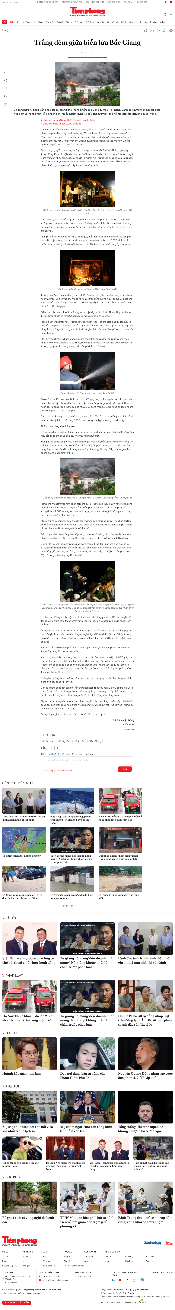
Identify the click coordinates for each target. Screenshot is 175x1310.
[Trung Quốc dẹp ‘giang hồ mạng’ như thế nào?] (22, 1148)
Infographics (112, 1252)
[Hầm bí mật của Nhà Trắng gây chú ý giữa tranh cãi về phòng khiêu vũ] (153, 1148)
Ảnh (45, 1252)
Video (162, 22)
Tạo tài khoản (64, 754)
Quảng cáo (142, 2)
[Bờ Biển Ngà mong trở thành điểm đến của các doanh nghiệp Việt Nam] (65, 1148)
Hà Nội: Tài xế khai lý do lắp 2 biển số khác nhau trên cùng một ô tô (120, 818)
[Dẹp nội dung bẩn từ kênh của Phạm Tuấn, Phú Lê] (87, 1053)
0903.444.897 (84, 1276)
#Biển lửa (79, 741)
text (152, 30)
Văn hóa (115, 22)
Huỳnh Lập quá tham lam (21, 1073)
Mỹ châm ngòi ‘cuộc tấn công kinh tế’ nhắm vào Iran (86, 1129)
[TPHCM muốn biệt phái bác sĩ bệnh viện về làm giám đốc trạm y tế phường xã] (87, 1198)
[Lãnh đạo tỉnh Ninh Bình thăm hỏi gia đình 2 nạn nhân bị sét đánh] (24, 801)
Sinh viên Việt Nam (95, 2)
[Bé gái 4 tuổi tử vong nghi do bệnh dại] (29, 1198)
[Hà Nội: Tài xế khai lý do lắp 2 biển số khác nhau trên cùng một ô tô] (120, 801)
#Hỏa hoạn (48, 741)
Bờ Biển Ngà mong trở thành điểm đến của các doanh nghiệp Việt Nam (65, 1166)
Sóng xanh (30, 22)
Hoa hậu (154, 22)
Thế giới (59, 22)
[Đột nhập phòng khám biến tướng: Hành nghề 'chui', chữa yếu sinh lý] (120, 840)
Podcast (69, 1252)
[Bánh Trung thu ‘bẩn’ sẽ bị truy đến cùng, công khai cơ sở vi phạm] (145, 1198)
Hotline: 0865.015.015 (47, 2)
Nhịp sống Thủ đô (51, 1266)
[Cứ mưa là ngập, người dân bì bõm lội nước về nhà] (72, 879)
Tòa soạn (128, 2)
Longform (90, 1252)
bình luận (164, 30)
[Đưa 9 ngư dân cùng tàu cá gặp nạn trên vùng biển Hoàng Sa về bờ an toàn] (72, 801)
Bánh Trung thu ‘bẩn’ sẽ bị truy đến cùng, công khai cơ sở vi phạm (144, 1220)
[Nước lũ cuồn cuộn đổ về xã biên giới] (120, 879)
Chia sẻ (5, 80)
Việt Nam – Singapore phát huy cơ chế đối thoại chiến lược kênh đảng (28, 960)
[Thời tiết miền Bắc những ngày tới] (24, 840)
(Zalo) (58, 1276)
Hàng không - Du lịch (11, 1266)
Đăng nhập (46, 754)
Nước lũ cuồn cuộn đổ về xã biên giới (119, 896)
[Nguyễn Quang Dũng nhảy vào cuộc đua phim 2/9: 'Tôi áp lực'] (145, 1053)
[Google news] (143, 1280)
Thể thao (90, 22)
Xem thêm (170, 22)
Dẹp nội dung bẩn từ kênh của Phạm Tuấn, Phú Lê (82, 1075)
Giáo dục (133, 22)
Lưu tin (5, 88)
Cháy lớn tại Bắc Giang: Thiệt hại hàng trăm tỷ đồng (68, 119)
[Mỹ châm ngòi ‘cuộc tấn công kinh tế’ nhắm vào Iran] (87, 1107)
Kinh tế (20, 22)
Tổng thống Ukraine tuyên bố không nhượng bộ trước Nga (140, 1129)
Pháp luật (79, 22)
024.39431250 (11, 1282)
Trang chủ (4, 22)
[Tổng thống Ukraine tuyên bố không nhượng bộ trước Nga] (145, 1107)
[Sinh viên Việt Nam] (152, 1243)
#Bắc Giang (95, 741)
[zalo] (135, 1280)
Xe (108, 22)
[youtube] (171, 2)
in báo (158, 30)
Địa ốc (40, 22)
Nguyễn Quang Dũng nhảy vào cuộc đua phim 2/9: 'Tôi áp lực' (145, 1075)
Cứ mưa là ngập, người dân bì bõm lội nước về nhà (71, 896)
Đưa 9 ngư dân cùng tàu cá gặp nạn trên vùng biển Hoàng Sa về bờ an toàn (70, 820)
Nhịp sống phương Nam (74, 1266)
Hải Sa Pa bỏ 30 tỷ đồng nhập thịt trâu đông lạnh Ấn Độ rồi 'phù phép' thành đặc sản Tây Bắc (145, 1020)
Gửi (125, 769)
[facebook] (166, 2)
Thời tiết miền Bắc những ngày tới (21, 855)
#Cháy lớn (64, 741)
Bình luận (5, 96)
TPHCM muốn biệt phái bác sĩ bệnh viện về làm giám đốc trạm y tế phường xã (87, 1222)
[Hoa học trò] (169, 1243)
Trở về (5, 103)
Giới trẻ (69, 22)
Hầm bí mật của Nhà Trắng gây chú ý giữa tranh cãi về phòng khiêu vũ (151, 1166)
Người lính (100, 22)
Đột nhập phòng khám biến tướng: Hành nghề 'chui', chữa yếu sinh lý (118, 857)
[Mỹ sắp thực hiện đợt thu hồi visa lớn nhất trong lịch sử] (29, 1107)
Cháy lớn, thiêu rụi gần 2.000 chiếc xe (62, 123)
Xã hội (12, 22)
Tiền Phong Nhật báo (72, 2)
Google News (171, 30)
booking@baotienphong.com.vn (55, 1280)
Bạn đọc (149, 1261)
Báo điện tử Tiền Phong (87, 11)
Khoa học (144, 22)
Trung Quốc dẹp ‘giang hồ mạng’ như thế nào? (20, 1164)
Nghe (5, 73)
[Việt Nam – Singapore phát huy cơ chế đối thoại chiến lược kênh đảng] (29, 938)
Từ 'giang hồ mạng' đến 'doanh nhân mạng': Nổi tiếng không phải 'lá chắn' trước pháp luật (71, 859)
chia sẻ (145, 30)
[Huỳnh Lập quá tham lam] (29, 1053)
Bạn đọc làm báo (18, 1302)
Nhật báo (28, 1252)
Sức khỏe (50, 22)
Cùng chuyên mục (17, 783)
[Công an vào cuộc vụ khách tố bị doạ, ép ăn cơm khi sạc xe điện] (24, 879)
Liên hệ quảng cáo (49, 1273)
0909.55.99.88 (48, 1276)
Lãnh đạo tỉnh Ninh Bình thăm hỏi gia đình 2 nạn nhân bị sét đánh (24, 818)
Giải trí (124, 22)
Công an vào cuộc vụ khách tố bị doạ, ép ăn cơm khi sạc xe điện (22, 896)
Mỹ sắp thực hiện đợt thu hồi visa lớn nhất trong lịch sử (27, 1129)
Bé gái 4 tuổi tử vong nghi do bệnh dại (28, 1220)
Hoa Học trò (113, 2)
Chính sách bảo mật (164, 1273)
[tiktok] (128, 1280)
